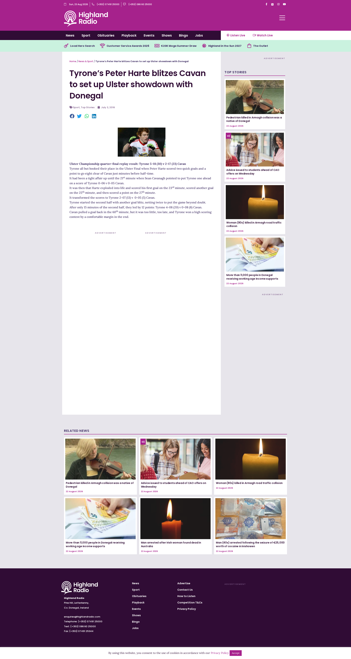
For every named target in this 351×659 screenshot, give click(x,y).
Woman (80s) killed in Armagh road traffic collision (254, 224)
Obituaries (105, 35)
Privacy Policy (186, 609)
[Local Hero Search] (66, 46)
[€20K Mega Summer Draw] (157, 46)
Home (72, 61)
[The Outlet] (249, 46)
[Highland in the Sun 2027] (204, 46)
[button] (72, 116)
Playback (129, 35)
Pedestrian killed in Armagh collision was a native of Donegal (254, 119)
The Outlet (260, 46)
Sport (86, 35)
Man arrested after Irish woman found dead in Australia (171, 544)
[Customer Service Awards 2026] (102, 46)
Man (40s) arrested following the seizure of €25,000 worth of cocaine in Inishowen (250, 544)
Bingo (183, 35)
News (70, 35)
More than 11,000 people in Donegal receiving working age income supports (252, 277)
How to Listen (186, 596)
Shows (167, 35)
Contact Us (185, 590)
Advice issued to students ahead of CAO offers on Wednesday (252, 171)
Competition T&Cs (189, 602)
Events (149, 35)
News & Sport (85, 61)
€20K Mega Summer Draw (179, 46)
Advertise (183, 583)
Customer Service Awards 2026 (128, 46)
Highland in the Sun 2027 (224, 46)
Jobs (199, 35)
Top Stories (88, 107)
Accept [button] (235, 653)
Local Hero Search (82, 46)
